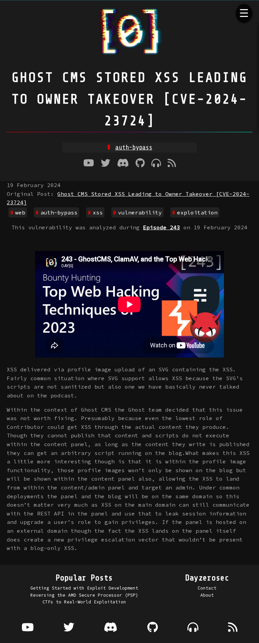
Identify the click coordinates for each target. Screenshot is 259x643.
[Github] (140, 164)
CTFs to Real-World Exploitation (84, 601)
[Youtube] (88, 164)
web (20, 212)
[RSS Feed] (171, 164)
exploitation (134, 147)
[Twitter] (105, 164)
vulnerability (140, 212)
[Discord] (123, 164)
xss (98, 212)
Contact (207, 588)
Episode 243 (161, 227)
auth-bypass (59, 212)
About (207, 595)
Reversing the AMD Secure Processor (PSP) (84, 595)
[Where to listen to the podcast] (156, 164)
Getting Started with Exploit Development (84, 588)
